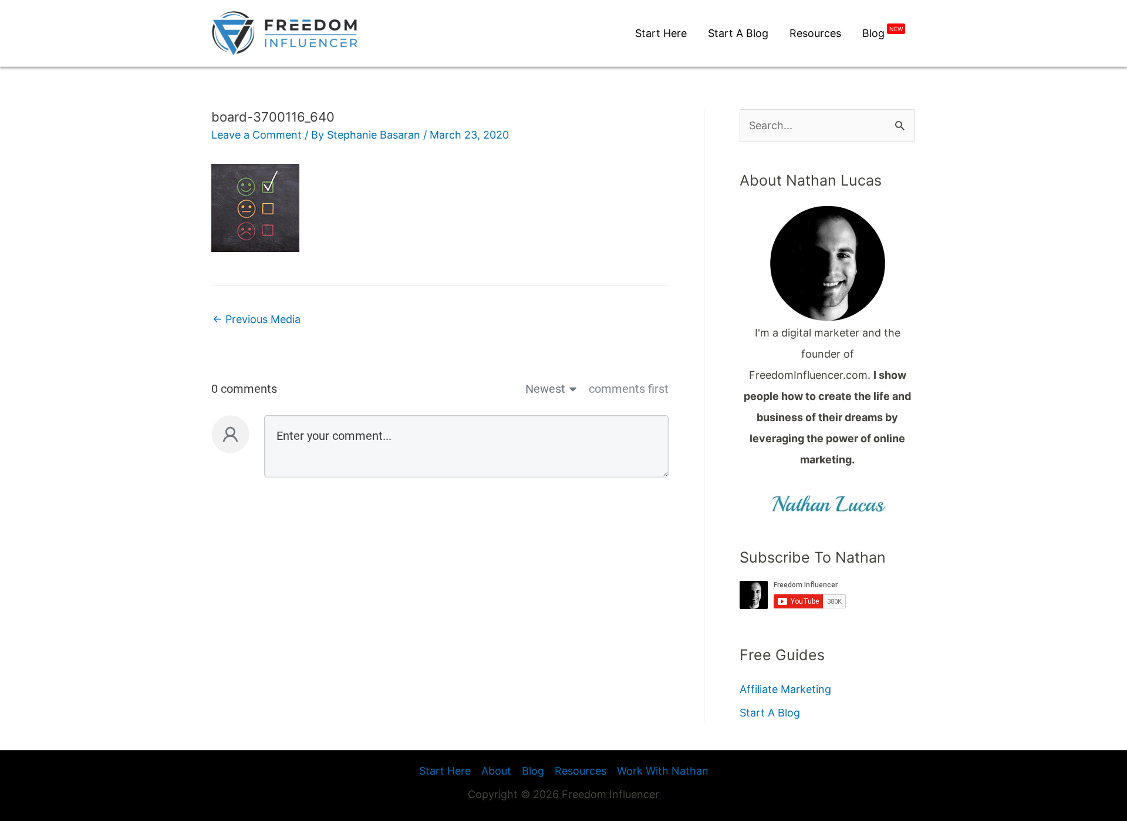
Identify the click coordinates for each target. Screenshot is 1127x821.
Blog (533, 771)
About (496, 771)
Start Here (445, 771)
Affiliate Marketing (785, 689)
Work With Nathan (662, 771)
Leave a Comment (256, 135)
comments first (629, 389)
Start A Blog (770, 712)
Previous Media (256, 319)
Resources (580, 771)
